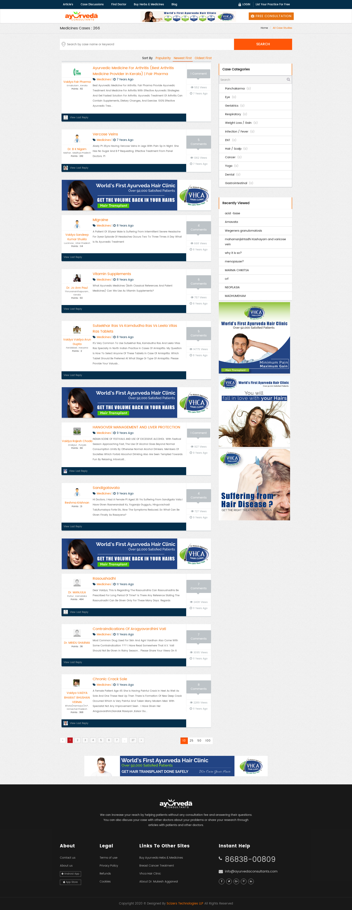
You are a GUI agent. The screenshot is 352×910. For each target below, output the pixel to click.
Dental (233, 174)
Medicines (104, 79)
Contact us (67, 857)
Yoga (232, 166)
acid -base (232, 213)
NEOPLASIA (232, 287)
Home (264, 28)
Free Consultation (273, 16)
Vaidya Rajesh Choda (77, 441)
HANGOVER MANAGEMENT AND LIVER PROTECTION (136, 427)
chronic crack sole (110, 679)
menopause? (234, 261)
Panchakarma (238, 88)
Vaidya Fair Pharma (77, 82)
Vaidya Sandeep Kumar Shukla (77, 237)
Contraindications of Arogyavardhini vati (129, 629)
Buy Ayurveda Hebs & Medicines (161, 857)
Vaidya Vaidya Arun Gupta (77, 341)
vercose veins (105, 134)
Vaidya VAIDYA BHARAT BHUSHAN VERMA (77, 697)
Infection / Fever (240, 131)
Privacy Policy (109, 865)
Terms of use (108, 857)
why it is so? (233, 253)
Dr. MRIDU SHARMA (77, 642)
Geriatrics (235, 105)
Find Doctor (118, 4)
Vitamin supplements (112, 274)
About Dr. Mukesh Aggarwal (158, 881)
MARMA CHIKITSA (237, 270)
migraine (100, 220)
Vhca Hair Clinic (150, 873)
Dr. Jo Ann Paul (77, 287)
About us (66, 865)
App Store (71, 882)
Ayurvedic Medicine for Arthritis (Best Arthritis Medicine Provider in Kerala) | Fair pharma (133, 71)
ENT (230, 140)
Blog (174, 4)
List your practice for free (273, 4)
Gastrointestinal (239, 183)
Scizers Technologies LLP (185, 903)
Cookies (105, 881)
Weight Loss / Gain (241, 123)
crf (227, 278)
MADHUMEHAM (235, 296)
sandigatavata (106, 488)
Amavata (231, 222)
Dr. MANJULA (77, 592)
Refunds (105, 873)
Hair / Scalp (236, 148)
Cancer (233, 157)
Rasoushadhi (104, 579)
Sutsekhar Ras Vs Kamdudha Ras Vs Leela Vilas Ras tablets (135, 329)
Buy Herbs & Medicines (149, 4)
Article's (68, 4)
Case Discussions (92, 4)
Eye (230, 97)
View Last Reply (79, 117)
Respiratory (236, 114)
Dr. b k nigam (77, 149)
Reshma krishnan (77, 502)
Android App (71, 874)
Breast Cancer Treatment (156, 865)
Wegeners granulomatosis (243, 230)
